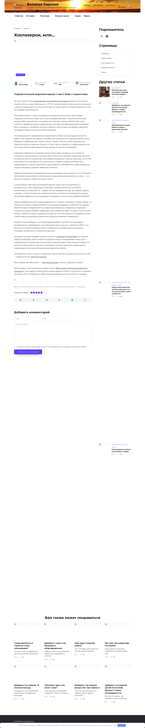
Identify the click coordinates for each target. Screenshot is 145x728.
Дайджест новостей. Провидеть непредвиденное (55, 645)
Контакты (110, 5)
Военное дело (62, 16)
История (30, 16)
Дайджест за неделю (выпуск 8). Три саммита (87, 686)
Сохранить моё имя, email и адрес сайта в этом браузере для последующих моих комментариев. (52, 347)
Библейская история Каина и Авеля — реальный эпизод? (121, 127)
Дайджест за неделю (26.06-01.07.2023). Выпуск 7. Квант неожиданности (121, 108)
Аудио (78, 16)
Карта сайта (106, 58)
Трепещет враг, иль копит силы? (54, 686)
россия (49, 287)
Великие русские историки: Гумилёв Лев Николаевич (120, 92)
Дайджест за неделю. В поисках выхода (26, 686)
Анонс (104, 72)
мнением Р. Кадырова (66, 237)
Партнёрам (98, 5)
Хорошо (122, 725)
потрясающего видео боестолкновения (51, 101)
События (19, 16)
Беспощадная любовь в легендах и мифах (121, 450)
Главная (86, 5)
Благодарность (107, 63)
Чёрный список (108, 68)
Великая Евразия (42, 4)
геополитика (28, 287)
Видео (87, 16)
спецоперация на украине (65, 287)
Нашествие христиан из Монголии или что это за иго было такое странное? (121, 290)
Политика (44, 16)
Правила (105, 54)
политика (39, 287)
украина (81, 287)
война (17, 287)
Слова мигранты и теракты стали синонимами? (23, 645)
